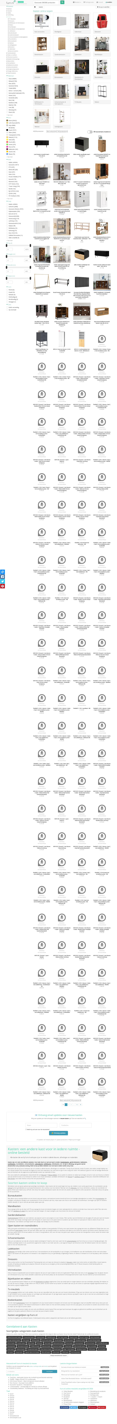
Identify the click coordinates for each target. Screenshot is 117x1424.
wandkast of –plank (19, 1211)
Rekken (11, 25)
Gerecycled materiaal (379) (16, 93)
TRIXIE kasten (65, 1352)
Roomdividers (13, 39)
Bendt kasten (57, 1349)
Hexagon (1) (12, 302)
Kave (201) (12, 172)
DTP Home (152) (14, 184)
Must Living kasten (95, 1337)
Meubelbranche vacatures (98, 1391)
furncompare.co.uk (15, 1417)
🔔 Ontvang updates (58, 1133)
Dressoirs (11, 21)
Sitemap (66, 1398)
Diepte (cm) (11, 276)
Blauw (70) (12, 154)
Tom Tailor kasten (62, 1337)
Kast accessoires (13, 51)
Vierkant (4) (12, 294)
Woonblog (67, 1395)
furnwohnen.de (14, 1416)
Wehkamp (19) (13, 228)
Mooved (43, 1175)
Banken (10, 9)
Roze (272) (12, 147)
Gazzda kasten (58, 1340)
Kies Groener (14, 1383)
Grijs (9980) (12, 125)
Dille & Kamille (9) (14, 238)
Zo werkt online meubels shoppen (74, 1402)
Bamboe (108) (13, 103)
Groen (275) (12, 144)
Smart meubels (12, 73)
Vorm (9, 287)
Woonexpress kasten (23, 1346)
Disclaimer (67, 1397)
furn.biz (12, 1412)
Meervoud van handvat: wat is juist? (84, 1375)
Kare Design (11, 1178)
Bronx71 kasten (84, 1337)
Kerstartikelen (11, 63)
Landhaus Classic (79, 1177)
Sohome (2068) (13, 206)
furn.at (12, 1399)
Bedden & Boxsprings (13, 59)
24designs (74, 1188)
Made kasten (10, 1349)
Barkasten (11, 47)
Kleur (9, 118)
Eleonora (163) (13, 181)
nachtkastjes (11, 1164)
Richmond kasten (90, 1343)
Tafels (9, 13)
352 (77, 1104)
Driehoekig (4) (13, 297)
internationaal (28, 1385)
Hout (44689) (12, 79)
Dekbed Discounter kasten (14, 1337)
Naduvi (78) (12, 226)
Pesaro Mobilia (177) (15, 177)
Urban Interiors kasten (46, 1349)
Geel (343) (12, 140)
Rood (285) (12, 142)
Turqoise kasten (40, 1337)
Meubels (10, 6)
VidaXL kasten (31, 1343)
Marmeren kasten (57, 1346)
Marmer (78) (12, 105)
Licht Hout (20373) (14, 123)
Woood (70, 1177)
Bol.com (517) (13, 214)
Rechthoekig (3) (13, 299)
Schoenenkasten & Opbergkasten (18, 37)
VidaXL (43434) (13, 162)
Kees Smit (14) (13, 233)
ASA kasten (10, 1352)
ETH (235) (12, 167)
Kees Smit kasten (68, 1340)
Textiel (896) (12, 88)
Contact (92, 1404)
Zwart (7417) (12, 130)
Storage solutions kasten (13, 1340)
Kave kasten (48, 1343)
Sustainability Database (17, 1388)
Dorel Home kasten (47, 1340)
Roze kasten (102, 1346)
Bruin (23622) (13, 120)
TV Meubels (12, 19)
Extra (9, 304)
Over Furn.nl (67, 1393)
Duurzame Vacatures (16, 1385)
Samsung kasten (79, 1343)
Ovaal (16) (12, 292)
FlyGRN (12, 1379)
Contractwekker (14, 1386)
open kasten (19, 1230)
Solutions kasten (20, 1349)
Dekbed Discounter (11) (16, 235)
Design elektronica (13, 71)
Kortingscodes (94, 1395)
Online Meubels (68, 1391)
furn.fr (11, 1394)
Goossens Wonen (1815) (16, 209)
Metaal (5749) (13, 81)
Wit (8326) (12, 128)
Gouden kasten (21, 1343)
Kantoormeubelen (13, 67)
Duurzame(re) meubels (102, 132)
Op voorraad (12, 310)
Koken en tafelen (12, 55)
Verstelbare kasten (80, 1340)
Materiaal (11, 76)
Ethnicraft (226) (13, 169)
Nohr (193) (12, 174)
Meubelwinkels (68, 1400)
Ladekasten (12, 31)
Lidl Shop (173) (13, 221)
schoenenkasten (72, 1241)
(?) (110, 132)
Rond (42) (11, 290)
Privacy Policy (67, 1404)
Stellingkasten (13, 45)
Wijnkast (11, 43)
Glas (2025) (12, 83)
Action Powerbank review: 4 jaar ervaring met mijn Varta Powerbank (84, 1383)
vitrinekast (91, 1273)
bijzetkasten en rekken (42, 1281)
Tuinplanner (93, 1398)
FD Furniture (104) (14, 196)
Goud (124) (12, 151)
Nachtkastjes (12, 27)
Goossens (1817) (14, 165)
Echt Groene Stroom (16, 1381)
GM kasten (39, 1343)
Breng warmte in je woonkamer (84, 1371)
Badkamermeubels (13, 65)
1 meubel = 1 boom (96, 1397)
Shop (9, 201)
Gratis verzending (14, 307)
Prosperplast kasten (28, 1337)
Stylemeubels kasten (58, 1343)
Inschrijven (49, 1371)
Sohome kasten (36, 1340)
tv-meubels (14, 1292)
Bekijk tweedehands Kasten (58, 1355)
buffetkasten (47, 1164)
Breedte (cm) (12, 265)
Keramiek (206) (13, 98)
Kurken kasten (56, 1352)
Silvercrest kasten (91, 1346)
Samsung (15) (13, 230)
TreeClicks (13, 1377)
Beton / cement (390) (15, 91)
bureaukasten (100, 1198)
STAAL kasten (25, 1340)
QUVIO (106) (12, 193)
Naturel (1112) (13, 137)
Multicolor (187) (13, 149)
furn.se (12, 1405)
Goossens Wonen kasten (93, 1340)
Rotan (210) (12, 95)
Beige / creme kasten (68, 1349)
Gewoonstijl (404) (14, 216)
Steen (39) (12, 112)
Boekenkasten (13, 33)
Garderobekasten (14, 35)
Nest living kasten (75, 1352)
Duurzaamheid (94, 1393)
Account (100, 2)
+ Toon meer (9, 115)
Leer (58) (11, 107)
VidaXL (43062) (13, 204)
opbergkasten (39, 1164)
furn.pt (12, 1410)
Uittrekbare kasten (81, 1349)
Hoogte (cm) (11, 254)
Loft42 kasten (91, 1349)
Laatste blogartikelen (68, 1363)
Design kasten (19, 1352)
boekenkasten (20, 1303)
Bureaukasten (13, 41)
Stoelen (10, 11)
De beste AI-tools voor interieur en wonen (84, 1367)
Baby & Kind (11, 61)
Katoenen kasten (46, 1346)
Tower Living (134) (14, 186)
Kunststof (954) (13, 86)
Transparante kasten (32, 1349)
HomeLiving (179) (14, 218)
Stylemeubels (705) (14, 211)
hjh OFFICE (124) (14, 191)
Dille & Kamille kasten (79, 1346)
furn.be (12, 1396)
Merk (9, 159)
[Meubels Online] (34, 7)
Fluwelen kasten (74, 1337)
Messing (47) (12, 110)
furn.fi (11, 1414)
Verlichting (10, 15)
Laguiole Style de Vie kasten (32, 1352)
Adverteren (93, 1400)
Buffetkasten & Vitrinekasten (16, 23)
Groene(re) (21, 2)
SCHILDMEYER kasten (102, 1343)
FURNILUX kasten (35, 1346)
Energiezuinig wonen (13, 69)
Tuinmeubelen (12, 53)
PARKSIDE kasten (51, 1337)
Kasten (9, 17)
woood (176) (12, 179)
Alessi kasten (69, 1343)
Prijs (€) (10, 243)
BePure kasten (11, 1343)
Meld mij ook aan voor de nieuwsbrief (38, 1129)
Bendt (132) (12, 189)
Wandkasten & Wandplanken (17, 29)
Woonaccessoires (12, 57)
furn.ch (12, 1406)
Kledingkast (58, 32)
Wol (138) (11, 100)
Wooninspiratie (94, 1402)
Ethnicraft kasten (46, 1352)
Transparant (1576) (14, 135)
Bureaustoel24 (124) (15, 223)
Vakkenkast (12, 49)
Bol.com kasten (102, 1349)
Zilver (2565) (12, 132)
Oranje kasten (68, 1346)
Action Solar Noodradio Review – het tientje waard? (84, 1378)
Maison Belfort (52, 1175)
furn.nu (12, 1401)
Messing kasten (11, 1346)
